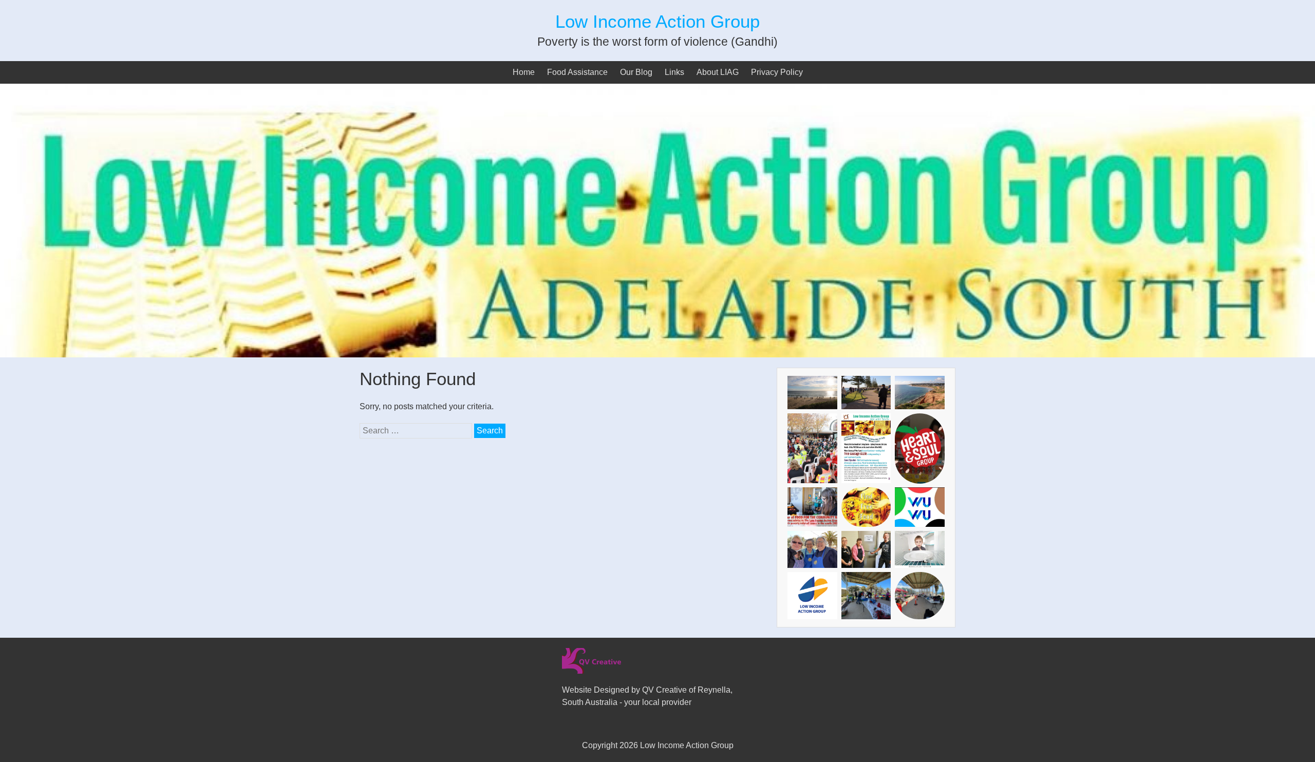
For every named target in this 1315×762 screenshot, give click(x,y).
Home (524, 72)
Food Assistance (577, 72)
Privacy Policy (777, 72)
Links (674, 72)
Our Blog (636, 72)
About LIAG (718, 72)
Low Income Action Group (657, 21)
